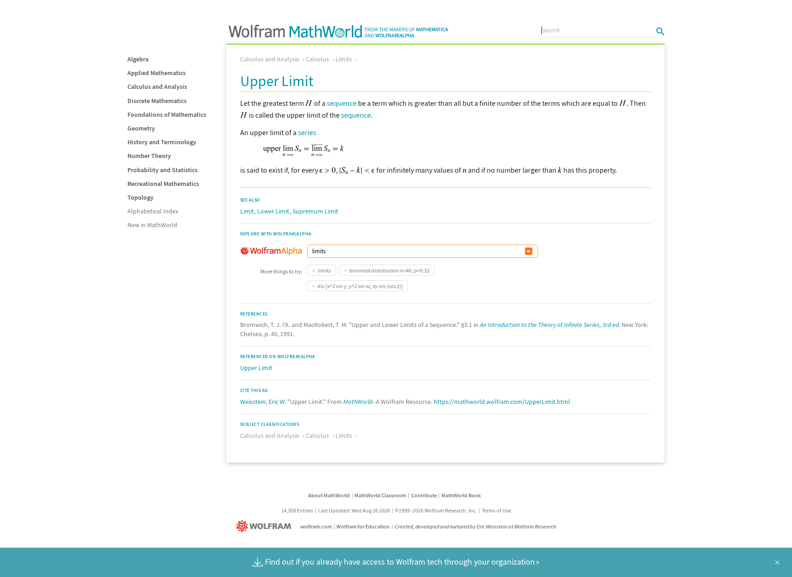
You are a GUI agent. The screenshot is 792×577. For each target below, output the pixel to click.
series (307, 132)
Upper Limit (256, 368)
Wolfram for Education (363, 526)
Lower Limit (273, 211)
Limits (344, 59)
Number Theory (149, 156)
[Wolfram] (265, 526)
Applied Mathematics (156, 73)
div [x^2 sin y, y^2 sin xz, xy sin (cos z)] (360, 286)
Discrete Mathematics (157, 101)
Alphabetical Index (152, 211)
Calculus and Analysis (157, 86)
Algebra (137, 59)
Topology (140, 197)
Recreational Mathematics (163, 184)
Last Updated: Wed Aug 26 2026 (354, 510)
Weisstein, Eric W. (263, 401)
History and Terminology (161, 142)
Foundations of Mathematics (166, 114)
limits (324, 270)
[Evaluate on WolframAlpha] (528, 251)
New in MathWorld (152, 225)
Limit (247, 211)
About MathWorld (329, 495)
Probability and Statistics (162, 170)
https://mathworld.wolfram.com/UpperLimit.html (502, 401)
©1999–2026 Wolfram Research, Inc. (436, 510)
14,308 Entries (297, 510)
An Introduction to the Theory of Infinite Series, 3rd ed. (550, 325)
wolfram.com (316, 526)
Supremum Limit (315, 211)
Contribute (424, 495)
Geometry (141, 128)
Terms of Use (496, 510)
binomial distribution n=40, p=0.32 (389, 270)
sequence (342, 103)
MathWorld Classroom (380, 495)
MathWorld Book (461, 495)
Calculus (317, 59)
